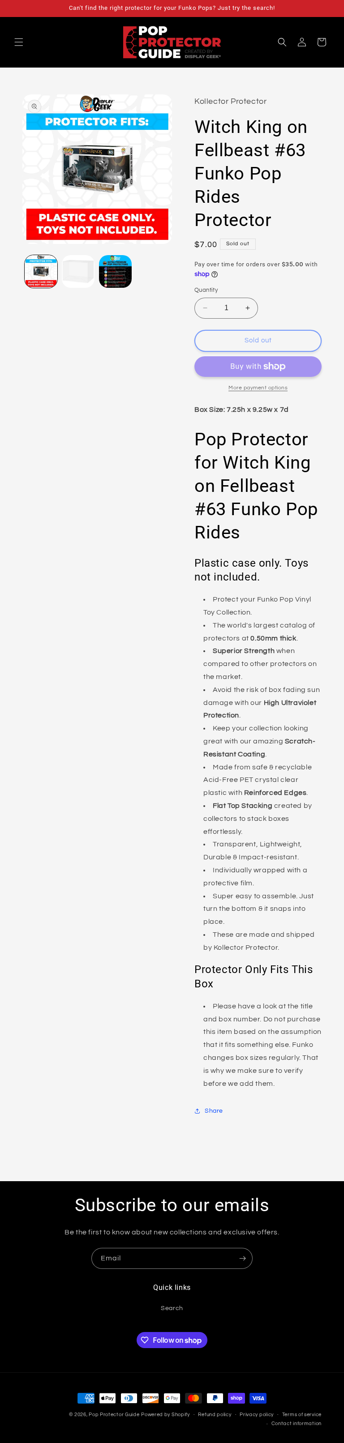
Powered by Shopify (165, 1414)
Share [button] (214, 1111)
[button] (19, 42)
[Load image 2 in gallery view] (78, 271)
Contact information (296, 1423)
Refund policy (214, 1414)
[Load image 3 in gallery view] (115, 271)
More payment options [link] (258, 388)
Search (172, 1308)
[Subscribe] (242, 1258)
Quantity (206, 290)
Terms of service (302, 1414)
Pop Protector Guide (114, 1414)
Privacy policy (257, 1414)
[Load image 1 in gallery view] (41, 271)
